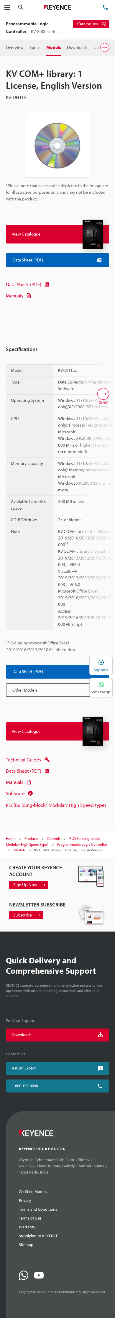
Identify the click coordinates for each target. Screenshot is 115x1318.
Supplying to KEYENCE (38, 1235)
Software (15, 793)
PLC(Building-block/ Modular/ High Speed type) (56, 805)
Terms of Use (30, 1218)
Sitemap (26, 1244)
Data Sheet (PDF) (23, 284)
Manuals (14, 295)
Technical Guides (23, 759)
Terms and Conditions (38, 1209)
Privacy (25, 1200)
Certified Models (33, 1191)
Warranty (27, 1227)
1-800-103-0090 (25, 1085)
